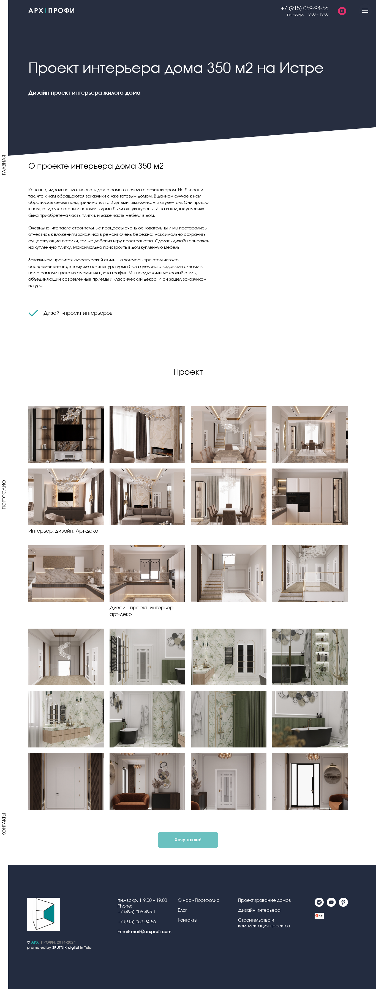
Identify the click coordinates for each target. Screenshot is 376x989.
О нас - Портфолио (198, 900)
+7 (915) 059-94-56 (137, 922)
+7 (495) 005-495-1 (137, 912)
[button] (188, 840)
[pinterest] (343, 905)
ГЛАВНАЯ (4, 165)
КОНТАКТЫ (4, 824)
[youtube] (331, 905)
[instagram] (342, 11)
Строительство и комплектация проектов (264, 923)
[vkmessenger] (319, 905)
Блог (182, 910)
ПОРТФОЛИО (4, 494)
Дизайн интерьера (259, 910)
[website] (319, 918)
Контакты (187, 920)
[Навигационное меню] (365, 11)
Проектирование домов (264, 900)
